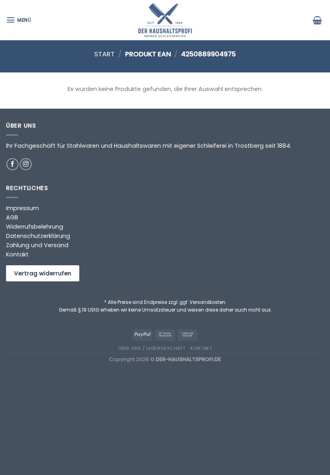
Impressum (22, 208)
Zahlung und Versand (37, 245)
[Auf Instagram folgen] (26, 164)
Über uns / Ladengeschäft (152, 348)
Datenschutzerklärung (38, 236)
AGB (12, 217)
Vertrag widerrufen (42, 273)
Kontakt (17, 254)
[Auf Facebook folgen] (12, 164)
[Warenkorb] (318, 20)
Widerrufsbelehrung (34, 227)
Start (104, 54)
